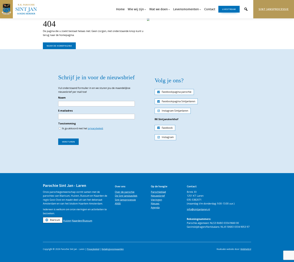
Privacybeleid (93, 249)
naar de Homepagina (59, 45)
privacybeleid (95, 128)
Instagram (168, 137)
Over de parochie (124, 192)
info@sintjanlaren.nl (198, 209)
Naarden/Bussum (82, 220)
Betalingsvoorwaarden (113, 249)
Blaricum (55, 220)
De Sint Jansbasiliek (126, 195)
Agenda (155, 207)
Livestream (229, 9)
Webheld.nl (245, 249)
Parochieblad (158, 192)
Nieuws (155, 203)
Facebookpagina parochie (176, 92)
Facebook (167, 127)
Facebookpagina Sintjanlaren (178, 101)
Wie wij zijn (136, 9)
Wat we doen (158, 9)
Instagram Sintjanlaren (175, 110)
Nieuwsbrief (158, 195)
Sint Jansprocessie (274, 9)
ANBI (118, 203)
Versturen (68, 141)
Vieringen (156, 199)
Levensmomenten (186, 9)
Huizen (67, 220)
